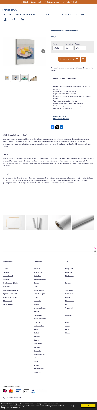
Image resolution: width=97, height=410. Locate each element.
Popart (36, 329)
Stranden (37, 340)
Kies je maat (69, 272)
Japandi (36, 304)
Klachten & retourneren (10, 290)
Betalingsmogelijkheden (10, 283)
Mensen (36, 311)
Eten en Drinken (39, 290)
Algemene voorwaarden (10, 294)
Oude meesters (39, 326)
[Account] (5, 19)
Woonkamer (69, 290)
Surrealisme (38, 343)
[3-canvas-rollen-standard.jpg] (36, 223)
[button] (7, 78)
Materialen (6, 279)
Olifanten (37, 322)
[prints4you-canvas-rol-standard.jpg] (83, 223)
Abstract (37, 269)
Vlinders (37, 358)
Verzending (6, 286)
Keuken (67, 297)
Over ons (6, 272)
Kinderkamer (69, 301)
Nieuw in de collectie (40, 318)
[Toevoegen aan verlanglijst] (83, 59)
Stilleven (37, 336)
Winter (67, 333)
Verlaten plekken (39, 354)
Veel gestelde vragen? (10, 297)
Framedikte (69, 44)
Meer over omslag (59, 116)
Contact (5, 269)
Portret (36, 333)
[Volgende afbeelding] (43, 51)
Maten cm (55, 44)
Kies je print (69, 269)
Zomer (67, 326)
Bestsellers (37, 276)
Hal (66, 304)
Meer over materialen (61, 119)
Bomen (36, 283)
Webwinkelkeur (8, 304)
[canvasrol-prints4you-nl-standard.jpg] (60, 223)
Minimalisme (38, 315)
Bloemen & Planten (40, 279)
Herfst (67, 329)
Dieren (36, 286)
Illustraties (37, 301)
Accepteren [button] (88, 406)
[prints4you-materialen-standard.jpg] (13, 223)
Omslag (77, 44)
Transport (37, 347)
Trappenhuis (69, 308)
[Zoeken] (14, 19)
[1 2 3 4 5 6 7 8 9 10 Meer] (54, 59)
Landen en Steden (40, 308)
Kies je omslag (69, 276)
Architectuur (38, 272)
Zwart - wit (37, 372)
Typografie (37, 351)
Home (36, 297)
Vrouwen (37, 365)
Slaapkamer (69, 294)
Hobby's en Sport (39, 294)
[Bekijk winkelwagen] (22, 19)
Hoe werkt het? (8, 276)
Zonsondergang (39, 368)
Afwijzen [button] (73, 406)
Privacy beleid (7, 301)
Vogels (36, 361)
